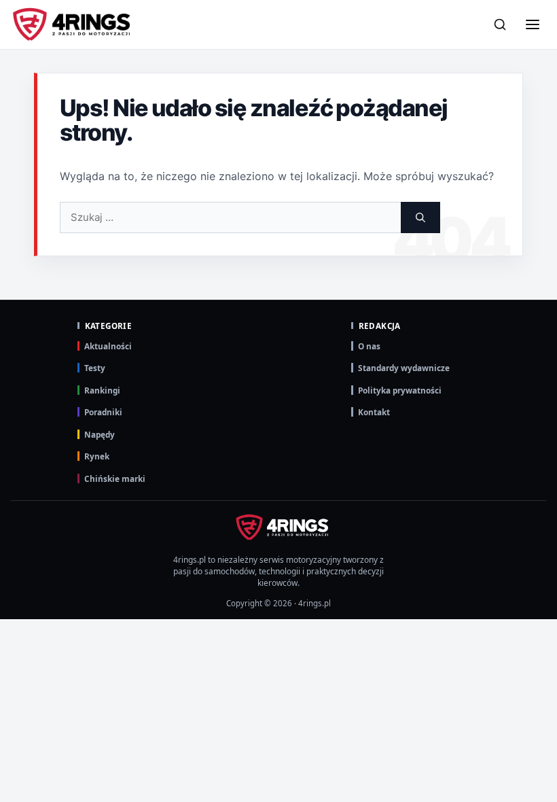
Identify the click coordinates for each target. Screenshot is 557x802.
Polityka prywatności (400, 390)
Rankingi (102, 390)
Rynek (96, 456)
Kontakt (374, 411)
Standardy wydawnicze (404, 367)
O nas (369, 346)
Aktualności (108, 346)
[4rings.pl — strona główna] (278, 527)
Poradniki (103, 411)
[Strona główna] (71, 24)
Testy (94, 367)
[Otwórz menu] (532, 24)
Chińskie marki (114, 478)
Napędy (99, 434)
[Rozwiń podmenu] (532, 125)
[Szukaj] (420, 217)
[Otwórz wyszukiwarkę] (500, 24)
